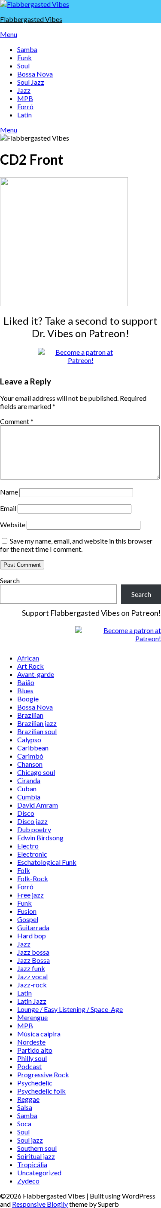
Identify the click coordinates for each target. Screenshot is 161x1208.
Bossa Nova (35, 74)
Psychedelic (34, 1083)
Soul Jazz (30, 82)
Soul (23, 65)
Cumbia (28, 797)
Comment (16, 421)
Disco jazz (32, 821)
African (28, 658)
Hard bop (31, 935)
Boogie (28, 699)
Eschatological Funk (46, 862)
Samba (27, 49)
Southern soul (37, 1148)
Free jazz (30, 895)
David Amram (37, 805)
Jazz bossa (33, 952)
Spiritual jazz (36, 1156)
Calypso (29, 739)
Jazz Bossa (33, 960)
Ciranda (28, 780)
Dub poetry (34, 829)
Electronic (32, 854)
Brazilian (30, 715)
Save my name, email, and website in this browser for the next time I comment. (76, 545)
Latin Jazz (31, 1001)
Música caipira (39, 1034)
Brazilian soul (37, 731)
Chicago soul (36, 772)
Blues (25, 690)
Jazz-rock (32, 985)
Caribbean (33, 748)
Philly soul (32, 1058)
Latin (24, 115)
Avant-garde (35, 674)
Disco (25, 813)
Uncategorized (39, 1172)
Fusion (26, 911)
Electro (28, 846)
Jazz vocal (32, 976)
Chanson (30, 764)
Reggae (28, 1099)
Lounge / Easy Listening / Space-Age (70, 1009)
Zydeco (28, 1181)
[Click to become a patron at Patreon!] (81, 360)
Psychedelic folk (41, 1091)
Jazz (23, 90)
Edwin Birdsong (40, 837)
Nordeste (31, 1042)
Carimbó (30, 756)
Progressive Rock (43, 1074)
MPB (25, 98)
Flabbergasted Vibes (31, 19)
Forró (25, 106)
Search (10, 580)
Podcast (29, 1066)
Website (12, 524)
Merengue (32, 1017)
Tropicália (32, 1164)
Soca (24, 1123)
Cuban (26, 788)
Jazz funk (31, 968)
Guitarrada (33, 927)
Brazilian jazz (37, 723)
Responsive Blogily (40, 1204)
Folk (23, 870)
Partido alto (34, 1050)
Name (9, 492)
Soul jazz (30, 1140)
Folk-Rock (32, 878)
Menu (8, 34)
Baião (25, 682)
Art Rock (30, 666)
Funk (24, 57)
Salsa (24, 1107)
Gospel (27, 919)
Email (8, 508)
